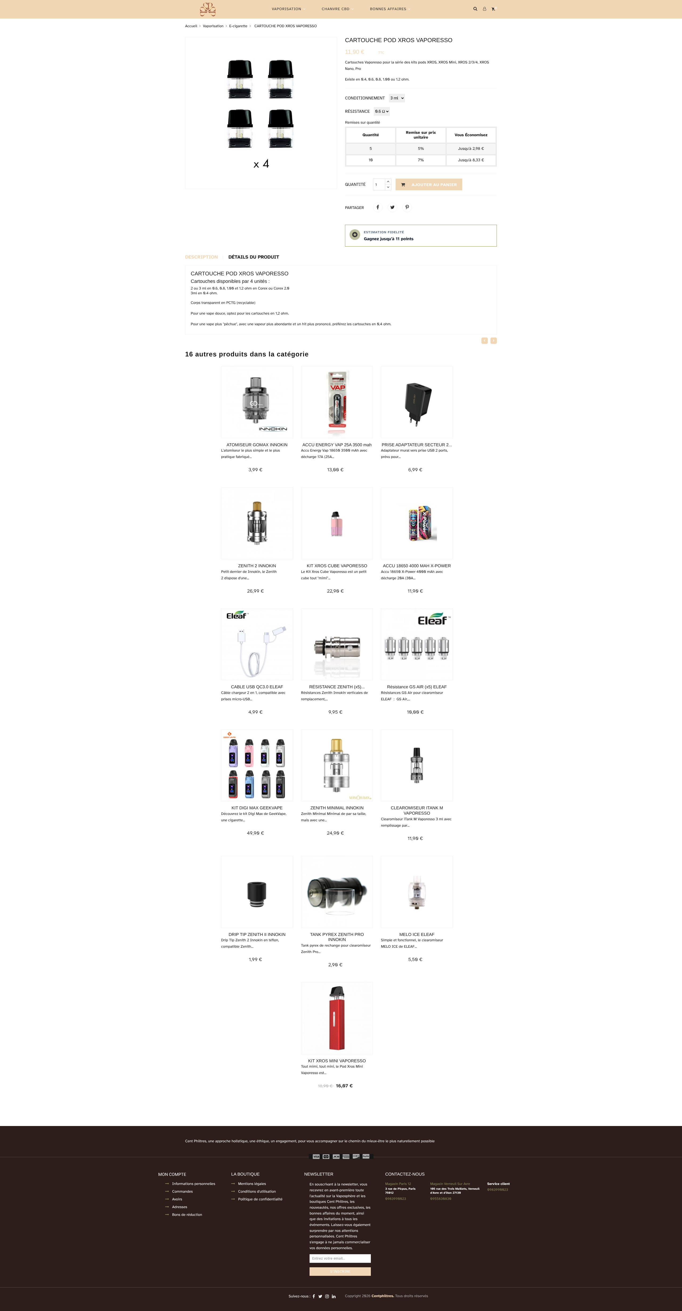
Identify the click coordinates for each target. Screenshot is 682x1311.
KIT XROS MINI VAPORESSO (337, 1061)
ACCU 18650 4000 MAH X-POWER (417, 566)
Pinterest (407, 207)
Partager (378, 207)
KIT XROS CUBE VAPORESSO (337, 566)
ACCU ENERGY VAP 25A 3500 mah (337, 445)
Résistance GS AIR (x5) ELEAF (417, 687)
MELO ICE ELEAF (417, 934)
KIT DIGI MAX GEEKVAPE (257, 808)
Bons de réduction (187, 1215)
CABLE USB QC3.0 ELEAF (257, 687)
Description (201, 257)
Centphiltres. (383, 1296)
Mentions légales (252, 1184)
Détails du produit (254, 257)
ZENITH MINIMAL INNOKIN (336, 808)
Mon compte (172, 1174)
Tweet (392, 207)
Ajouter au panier (433, 184)
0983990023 (395, 1199)
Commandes (182, 1191)
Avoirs (177, 1199)
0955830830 (440, 1199)
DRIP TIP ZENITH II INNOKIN (257, 934)
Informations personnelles (193, 1184)
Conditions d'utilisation (257, 1191)
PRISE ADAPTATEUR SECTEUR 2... (417, 445)
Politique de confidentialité (260, 1199)
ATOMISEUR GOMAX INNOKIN (257, 445)
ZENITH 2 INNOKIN (257, 566)
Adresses (179, 1207)
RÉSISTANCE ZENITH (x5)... (337, 687)
